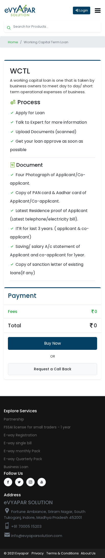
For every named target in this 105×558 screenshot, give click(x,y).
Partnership (14, 419)
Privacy (38, 553)
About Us (88, 553)
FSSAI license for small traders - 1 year (37, 427)
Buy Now (52, 343)
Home (13, 42)
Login (83, 10)
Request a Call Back (52, 369)
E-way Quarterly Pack (23, 458)
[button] (97, 10)
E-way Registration (20, 435)
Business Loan (16, 466)
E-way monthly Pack (22, 451)
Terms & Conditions (62, 553)
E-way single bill (18, 443)
